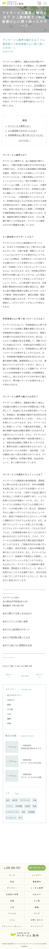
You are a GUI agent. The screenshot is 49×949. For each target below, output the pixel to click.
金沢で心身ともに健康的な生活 (17, 645)
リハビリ (9, 806)
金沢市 (15, 800)
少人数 (16, 666)
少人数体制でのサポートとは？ (22, 130)
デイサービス (25, 800)
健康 (26, 666)
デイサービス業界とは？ (19, 126)
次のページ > (40, 675)
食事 (12, 666)
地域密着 (31, 812)
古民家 (27, 806)
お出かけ (6, 666)
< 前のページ (9, 675)
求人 (20, 817)
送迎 (23, 812)
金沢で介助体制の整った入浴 (16, 637)
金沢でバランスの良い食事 (15, 621)
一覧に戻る (24, 676)
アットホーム (11, 817)
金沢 (7, 800)
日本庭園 (19, 806)
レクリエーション (12, 812)
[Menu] (45, 3)
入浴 (22, 666)
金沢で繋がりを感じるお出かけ (17, 613)
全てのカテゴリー (14, 695)
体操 (30, 666)
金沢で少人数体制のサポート (16, 629)
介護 (34, 800)
